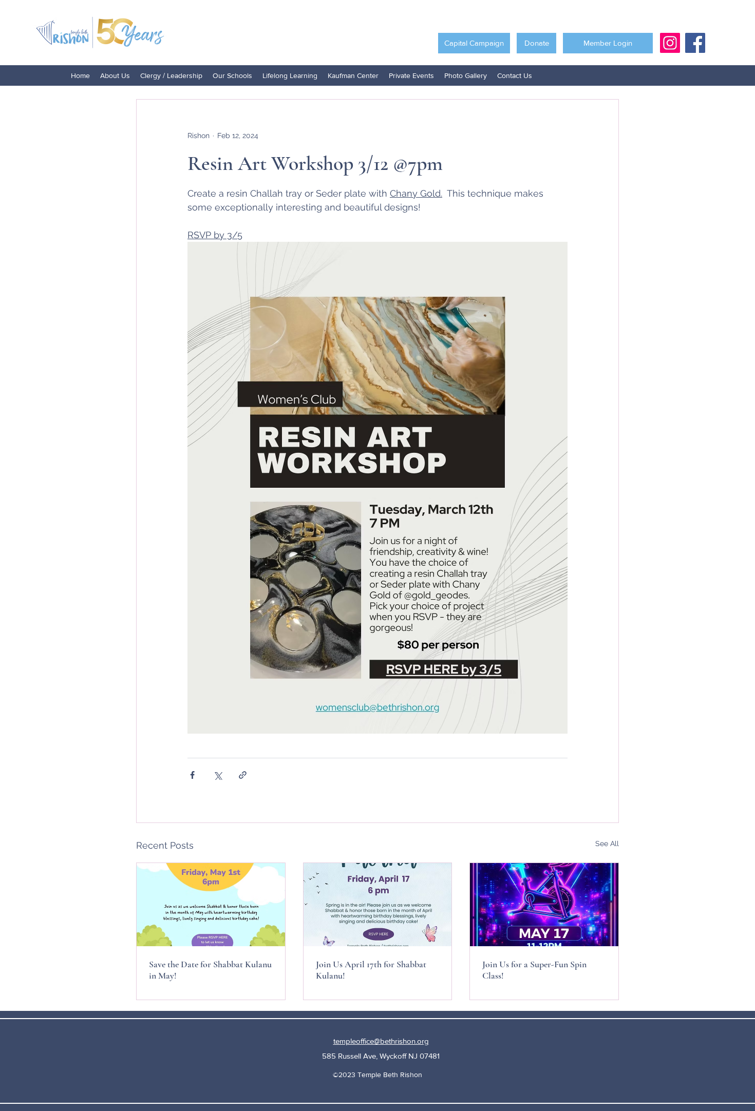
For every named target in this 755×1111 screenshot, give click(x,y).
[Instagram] (670, 43)
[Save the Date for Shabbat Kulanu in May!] (211, 904)
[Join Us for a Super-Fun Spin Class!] (544, 904)
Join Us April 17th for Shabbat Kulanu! (371, 970)
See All (607, 843)
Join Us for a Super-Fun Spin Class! (534, 970)
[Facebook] (695, 43)
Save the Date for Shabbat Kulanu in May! (210, 970)
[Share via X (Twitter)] (217, 775)
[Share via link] (243, 775)
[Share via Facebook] (192, 775)
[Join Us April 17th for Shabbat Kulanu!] (378, 904)
